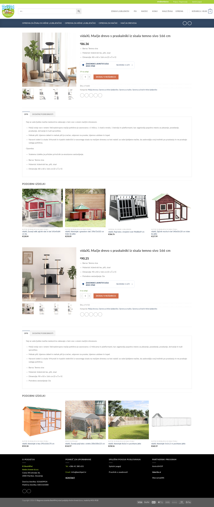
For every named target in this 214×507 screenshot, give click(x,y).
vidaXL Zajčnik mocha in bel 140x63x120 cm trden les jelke (170, 233)
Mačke (144, 11)
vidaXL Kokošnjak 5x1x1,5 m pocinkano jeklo (168, 444)
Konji (154, 11)
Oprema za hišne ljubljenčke (80, 23)
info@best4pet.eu (163, 1)
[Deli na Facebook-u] (82, 95)
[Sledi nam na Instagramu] (208, 2)
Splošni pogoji (197, 2)
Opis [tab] (26, 114)
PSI (135, 11)
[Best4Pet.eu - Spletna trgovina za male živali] (8, 11)
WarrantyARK (158, 478)
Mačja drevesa (129, 23)
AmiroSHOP (157, 466)
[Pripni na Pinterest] (96, 95)
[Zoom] (25, 83)
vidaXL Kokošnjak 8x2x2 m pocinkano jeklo (124, 444)
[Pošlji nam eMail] (211, 2)
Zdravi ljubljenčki (120, 11)
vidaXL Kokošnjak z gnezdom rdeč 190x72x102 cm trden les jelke (84, 233)
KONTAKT (70, 478)
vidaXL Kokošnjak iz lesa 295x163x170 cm (38, 444)
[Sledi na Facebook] (206, 2)
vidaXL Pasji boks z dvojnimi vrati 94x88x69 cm (126, 232)
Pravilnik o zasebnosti (118, 472)
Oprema (179, 11)
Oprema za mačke (108, 23)
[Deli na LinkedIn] (100, 95)
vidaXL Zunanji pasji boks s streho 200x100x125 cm (85, 444)
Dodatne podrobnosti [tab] (42, 114)
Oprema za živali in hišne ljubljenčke (42, 23)
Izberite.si (156, 472)
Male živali (167, 11)
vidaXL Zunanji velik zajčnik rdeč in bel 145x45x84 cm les (41, 233)
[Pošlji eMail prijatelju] (91, 95)
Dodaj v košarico (106, 77)
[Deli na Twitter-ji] (87, 95)
